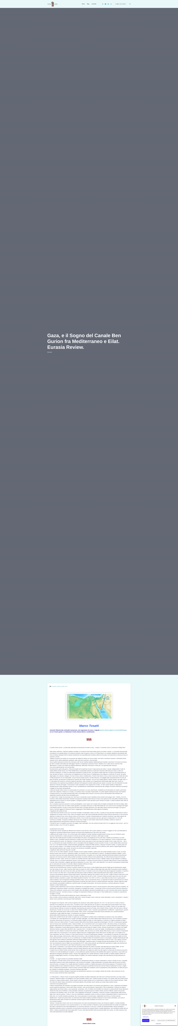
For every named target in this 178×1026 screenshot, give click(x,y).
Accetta (146, 1020)
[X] (111, 4)
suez (66, 686)
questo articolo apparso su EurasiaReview (112, 730)
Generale (49, 352)
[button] (175, 1006)
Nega (153, 1020)
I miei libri (94, 4)
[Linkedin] (108, 4)
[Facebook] (102, 4)
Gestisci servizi (145, 1016)
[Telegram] (105, 4)
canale (58, 686)
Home (83, 4)
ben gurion (53, 686)
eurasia (62, 686)
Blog (88, 4)
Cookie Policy (158, 1023)
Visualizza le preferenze (166, 1020)
